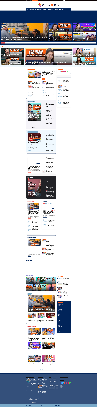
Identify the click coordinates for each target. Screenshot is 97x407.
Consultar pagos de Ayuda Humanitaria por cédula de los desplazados (50, 181)
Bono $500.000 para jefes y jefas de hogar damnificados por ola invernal (34, 167)
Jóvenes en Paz (60, 313)
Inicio (61, 405)
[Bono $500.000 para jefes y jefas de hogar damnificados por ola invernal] (60, 283)
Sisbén (59, 314)
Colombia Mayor (4, 24)
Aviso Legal (61, 386)
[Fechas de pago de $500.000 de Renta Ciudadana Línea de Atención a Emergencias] (30, 95)
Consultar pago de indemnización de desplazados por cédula (66, 288)
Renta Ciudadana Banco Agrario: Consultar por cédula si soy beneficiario (66, 279)
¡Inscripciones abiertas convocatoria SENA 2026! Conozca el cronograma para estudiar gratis (34, 352)
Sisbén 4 (44, 201)
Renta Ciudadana (31, 9)
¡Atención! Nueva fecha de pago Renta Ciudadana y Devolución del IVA (50, 119)
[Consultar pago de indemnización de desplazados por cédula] (34, 188)
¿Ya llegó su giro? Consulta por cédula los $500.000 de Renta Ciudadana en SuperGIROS (50, 87)
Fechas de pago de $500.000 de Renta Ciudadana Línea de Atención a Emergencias (36, 94)
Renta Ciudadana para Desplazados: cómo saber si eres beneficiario (50, 196)
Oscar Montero (43, 71)
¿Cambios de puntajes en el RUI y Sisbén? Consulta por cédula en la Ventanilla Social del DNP (50, 249)
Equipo (65, 405)
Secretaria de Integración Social (52, 386)
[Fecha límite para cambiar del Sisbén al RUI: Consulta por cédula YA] (60, 27)
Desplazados (44, 9)
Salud (59, 327)
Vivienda (59, 319)
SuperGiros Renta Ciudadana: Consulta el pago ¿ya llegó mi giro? (51, 283)
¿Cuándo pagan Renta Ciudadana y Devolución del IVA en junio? (36, 127)
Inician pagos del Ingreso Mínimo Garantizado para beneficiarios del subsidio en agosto (50, 140)
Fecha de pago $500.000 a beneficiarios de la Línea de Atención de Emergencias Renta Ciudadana (50, 94)
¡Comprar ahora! (68, 405)
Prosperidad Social (51, 385)
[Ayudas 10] (48, 5)
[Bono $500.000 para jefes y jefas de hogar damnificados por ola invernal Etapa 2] (44, 171)
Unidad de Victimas (51, 389)
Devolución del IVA (39, 9)
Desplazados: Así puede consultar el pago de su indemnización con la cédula (50, 188)
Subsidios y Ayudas (50, 9)
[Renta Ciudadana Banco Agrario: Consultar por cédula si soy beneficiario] (31, 280)
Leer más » (29, 150)
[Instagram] (33, 402)
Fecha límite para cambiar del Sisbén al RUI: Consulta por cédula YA (50, 241)
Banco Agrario (29, 260)
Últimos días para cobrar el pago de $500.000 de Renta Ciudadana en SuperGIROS (35, 87)
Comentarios (68, 76)
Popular (63, 76)
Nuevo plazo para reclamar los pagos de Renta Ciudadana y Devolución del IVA (50, 115)
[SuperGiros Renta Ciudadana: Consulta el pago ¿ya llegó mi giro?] (51, 280)
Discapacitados (60, 326)
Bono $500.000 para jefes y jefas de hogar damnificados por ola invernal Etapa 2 (50, 172)
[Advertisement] (48, 17)
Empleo (59, 331)
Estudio (75, 24)
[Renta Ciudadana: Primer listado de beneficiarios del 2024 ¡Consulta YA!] (31, 287)
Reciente (59, 76)
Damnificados (29, 154)
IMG (35, 9)
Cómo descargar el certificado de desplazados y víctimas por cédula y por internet (50, 192)
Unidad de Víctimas (60, 304)
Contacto (61, 387)
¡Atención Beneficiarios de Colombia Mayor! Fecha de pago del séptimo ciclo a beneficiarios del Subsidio (44, 381)
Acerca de (63, 405)
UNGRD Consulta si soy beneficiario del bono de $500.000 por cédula (49, 162)
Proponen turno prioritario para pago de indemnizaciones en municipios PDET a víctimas (66, 96)
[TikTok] (34, 402)
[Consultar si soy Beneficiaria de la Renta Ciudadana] (41, 280)
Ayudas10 (61, 385)
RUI (27, 9)
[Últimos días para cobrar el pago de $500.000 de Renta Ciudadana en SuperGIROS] (30, 86)
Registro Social (60, 330)
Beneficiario (50, 380)
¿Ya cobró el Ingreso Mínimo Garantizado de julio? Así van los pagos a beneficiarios (50, 150)
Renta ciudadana (56, 385)
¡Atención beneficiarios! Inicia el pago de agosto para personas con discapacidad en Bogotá (34, 143)
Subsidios (29, 293)
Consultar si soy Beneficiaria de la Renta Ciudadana (40, 283)
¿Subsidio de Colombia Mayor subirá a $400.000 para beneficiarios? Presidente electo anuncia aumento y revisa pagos (35, 228)
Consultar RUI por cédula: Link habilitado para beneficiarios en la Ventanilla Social (48, 212)
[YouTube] (32, 402)
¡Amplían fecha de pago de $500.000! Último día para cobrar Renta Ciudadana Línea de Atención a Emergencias (50, 245)
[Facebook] (31, 402)
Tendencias (56, 9)
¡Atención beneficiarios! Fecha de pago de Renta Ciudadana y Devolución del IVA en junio (50, 123)
